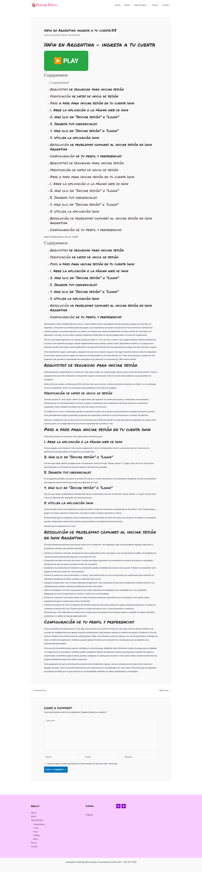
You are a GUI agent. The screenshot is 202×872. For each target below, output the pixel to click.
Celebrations (39, 824)
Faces (36, 828)
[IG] (123, 806)
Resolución (59, 144)
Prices (155, 5)
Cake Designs (140, 5)
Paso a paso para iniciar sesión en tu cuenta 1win (92, 176)
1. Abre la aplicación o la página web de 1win (89, 183)
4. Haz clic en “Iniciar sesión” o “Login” (84, 204)
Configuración (62, 156)
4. (51, 130)
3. (51, 123)
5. (51, 137)
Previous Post (38, 690)
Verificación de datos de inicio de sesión (84, 169)
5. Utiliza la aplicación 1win (74, 211)
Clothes (36, 835)
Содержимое (59, 82)
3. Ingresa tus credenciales (73, 197)
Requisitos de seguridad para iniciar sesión (87, 162)
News (64, 35)
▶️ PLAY (66, 60)
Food (35, 832)
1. (51, 109)
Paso (54, 103)
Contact (165, 5)
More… (36, 839)
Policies (89, 815)
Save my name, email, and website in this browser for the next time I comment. (82, 763)
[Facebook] (118, 806)
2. (51, 116)
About (127, 5)
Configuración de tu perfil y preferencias (85, 229)
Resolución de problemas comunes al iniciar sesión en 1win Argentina (101, 220)
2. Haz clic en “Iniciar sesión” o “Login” (84, 190)
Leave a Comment (52, 35)
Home (118, 5)
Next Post (165, 690)
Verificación (60, 96)
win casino (60, 411)
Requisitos (59, 89)
